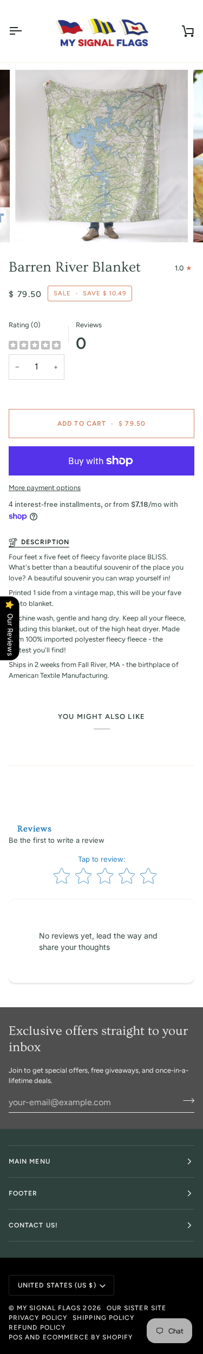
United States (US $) (57, 1285)
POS (16, 1337)
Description (45, 542)
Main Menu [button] (29, 1161)
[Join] (185, 1100)
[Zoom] (35, 222)
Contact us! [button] (33, 1225)
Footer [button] (23, 1193)
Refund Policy (37, 1327)
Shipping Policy (103, 1318)
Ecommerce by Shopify (88, 1337)
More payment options (45, 488)
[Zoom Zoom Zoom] (101, 156)
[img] (35, 346)
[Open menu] (25, 31)
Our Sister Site (136, 1308)
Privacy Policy (38, 1318)
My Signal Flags (49, 1308)
